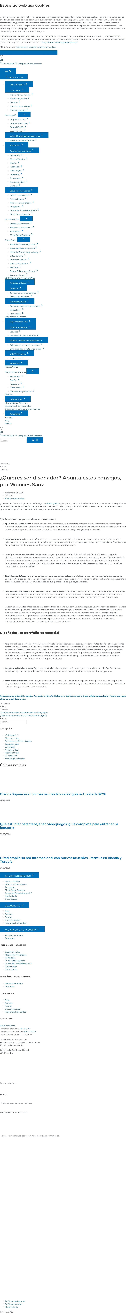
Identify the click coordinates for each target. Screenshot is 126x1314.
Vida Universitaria (18, 354)
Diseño (13, 163)
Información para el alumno (23, 335)
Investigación (11, 115)
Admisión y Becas (18, 283)
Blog (7, 420)
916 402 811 (25, 1028)
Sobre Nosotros (17, 85)
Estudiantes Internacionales (18, 406)
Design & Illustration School (23, 271)
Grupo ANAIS (16, 131)
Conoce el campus (19, 327)
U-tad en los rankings (20, 106)
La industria (10, 747)
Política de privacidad (15, 1301)
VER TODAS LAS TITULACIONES (20, 278)
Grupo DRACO (17, 127)
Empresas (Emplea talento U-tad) (26, 349)
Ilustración (15, 167)
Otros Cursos (11, 240)
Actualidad (15, 414)
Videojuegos (16, 170)
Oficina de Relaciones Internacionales (22, 409)
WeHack (14, 267)
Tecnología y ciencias (15, 759)
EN (1, 60)
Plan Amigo (15, 314)
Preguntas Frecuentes (15, 317)
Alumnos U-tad (12, 738)
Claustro (14, 102)
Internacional (16, 399)
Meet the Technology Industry (24, 252)
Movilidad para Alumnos (16, 403)
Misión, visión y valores (20, 95)
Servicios (14, 332)
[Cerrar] (35, 440)
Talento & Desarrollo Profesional (25, 340)
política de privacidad (26, 47)
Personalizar (47, 52)
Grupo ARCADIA (18, 119)
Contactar (37, 64)
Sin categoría (11, 756)
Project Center (12, 367)
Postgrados (15, 206)
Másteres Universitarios (21, 203)
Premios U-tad (12, 753)
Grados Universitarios (20, 195)
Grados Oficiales (12, 881)
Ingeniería (15, 174)
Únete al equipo (18, 110)
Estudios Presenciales (20, 191)
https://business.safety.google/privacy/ (59, 42)
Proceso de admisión (20, 297)
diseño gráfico (52, 503)
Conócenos (15, 90)
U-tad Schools (17, 256)
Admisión (14, 288)
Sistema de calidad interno (22, 140)
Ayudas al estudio (18, 302)
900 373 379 (30, 1031)
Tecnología (15, 178)
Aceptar (9, 52)
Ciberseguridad (17, 182)
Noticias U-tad (11, 750)
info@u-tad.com (7, 1026)
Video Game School (19, 263)
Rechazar (26, 52)
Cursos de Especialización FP (23, 210)
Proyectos (15, 363)
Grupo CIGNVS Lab (19, 123)
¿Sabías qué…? (11, 735)
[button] (63, 463)
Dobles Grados (17, 199)
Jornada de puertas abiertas (23, 293)
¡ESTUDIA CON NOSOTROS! (18, 876)
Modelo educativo (18, 98)
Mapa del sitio (11, 1307)
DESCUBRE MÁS (13, 906)
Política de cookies (13, 1304)
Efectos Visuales (17, 159)
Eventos (8, 417)
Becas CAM (15, 310)
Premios (9, 394)
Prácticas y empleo (14, 935)
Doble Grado (11, 896)
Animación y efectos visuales (18, 741)
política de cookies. (47, 47)
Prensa (8, 423)
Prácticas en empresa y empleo (25, 345)
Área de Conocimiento (21, 151)
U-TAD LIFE (15, 358)
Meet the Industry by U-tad (23, 244)
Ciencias (14, 186)
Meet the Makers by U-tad (22, 248)
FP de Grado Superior (20, 214)
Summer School (17, 275)
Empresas (9, 938)
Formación (15, 145)
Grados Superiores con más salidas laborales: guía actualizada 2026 (53, 794)
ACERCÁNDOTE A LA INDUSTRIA (21, 930)
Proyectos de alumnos (15, 372)
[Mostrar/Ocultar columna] (24, 114)
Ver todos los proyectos (21, 391)
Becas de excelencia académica (25, 306)
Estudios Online (12, 219)
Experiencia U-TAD (19, 322)
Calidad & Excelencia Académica (25, 136)
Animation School (18, 260)
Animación (15, 155)
